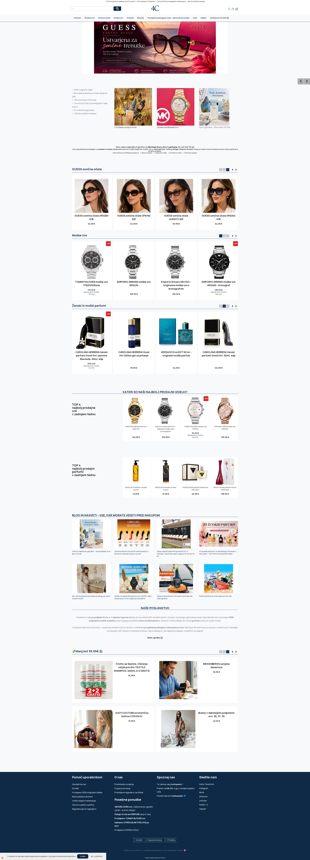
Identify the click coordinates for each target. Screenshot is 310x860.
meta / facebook (206, 784)
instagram (203, 788)
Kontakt (75, 788)
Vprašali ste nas (79, 784)
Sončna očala (104, 18)
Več (91, 194)
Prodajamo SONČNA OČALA (126, 830)
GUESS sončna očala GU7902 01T (91, 217)
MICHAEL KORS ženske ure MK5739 (136, 427)
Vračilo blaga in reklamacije (84, 800)
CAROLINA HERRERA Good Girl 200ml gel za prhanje (133, 353)
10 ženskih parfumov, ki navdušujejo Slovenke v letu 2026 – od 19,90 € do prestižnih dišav (217, 552)
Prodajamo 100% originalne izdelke (87, 792)
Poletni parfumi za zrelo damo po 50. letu (215, 596)
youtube (203, 800)
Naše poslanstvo (155, 608)
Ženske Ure (89, 18)
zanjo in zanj (132, 814)
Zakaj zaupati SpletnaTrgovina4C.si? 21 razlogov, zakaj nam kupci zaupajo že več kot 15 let (176, 553)
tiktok (201, 792)
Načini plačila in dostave (82, 796)
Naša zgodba (153, 637)
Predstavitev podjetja (124, 784)
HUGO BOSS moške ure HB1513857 (91, 283)
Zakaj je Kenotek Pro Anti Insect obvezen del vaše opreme (174, 597)
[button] (236, 169)
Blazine (140, 18)
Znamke (130, 18)
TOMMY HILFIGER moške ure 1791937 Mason (133, 283)
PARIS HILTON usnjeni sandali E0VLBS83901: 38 (216, 665)
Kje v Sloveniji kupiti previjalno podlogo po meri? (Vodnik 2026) (91, 597)
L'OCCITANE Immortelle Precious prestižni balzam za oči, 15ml (132, 667)
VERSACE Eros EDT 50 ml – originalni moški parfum (176, 353)
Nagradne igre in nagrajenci (84, 809)
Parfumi (77, 18)
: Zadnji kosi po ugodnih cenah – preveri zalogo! (133, 808)
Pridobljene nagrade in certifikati (128, 792)
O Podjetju (171, 840)
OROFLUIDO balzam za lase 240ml (165, 488)
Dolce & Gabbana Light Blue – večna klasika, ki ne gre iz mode (91, 552)
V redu (82, 856)
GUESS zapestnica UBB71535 (131, 712)
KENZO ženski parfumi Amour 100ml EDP (224, 488)
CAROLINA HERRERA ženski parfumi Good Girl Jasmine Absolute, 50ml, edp (91, 355)
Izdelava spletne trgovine (152, 858)
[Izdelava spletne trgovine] (162, 858)
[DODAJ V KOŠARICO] (91, 338)
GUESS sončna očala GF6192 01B (218, 217)
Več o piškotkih (97, 856)
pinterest (203, 796)
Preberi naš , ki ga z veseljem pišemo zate (176, 790)
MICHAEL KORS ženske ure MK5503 (225, 427)
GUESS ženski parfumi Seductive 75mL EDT (195, 488)
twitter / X (203, 804)
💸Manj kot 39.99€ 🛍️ (219, 18)
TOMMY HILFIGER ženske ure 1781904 (195, 427)
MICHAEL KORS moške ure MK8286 (218, 283)
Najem (203, 18)
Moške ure (118, 18)
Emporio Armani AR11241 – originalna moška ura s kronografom (165, 428)
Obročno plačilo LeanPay (83, 805)
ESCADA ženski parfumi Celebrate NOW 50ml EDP (216, 714)
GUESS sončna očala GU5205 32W (134, 217)
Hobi (195, 18)
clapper (202, 808)
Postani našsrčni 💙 (171, 796)
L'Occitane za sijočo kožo (125, 127)
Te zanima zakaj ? (170, 784)
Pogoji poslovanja (122, 788)
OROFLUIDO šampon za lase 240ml (136, 488)
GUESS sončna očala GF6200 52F (176, 217)
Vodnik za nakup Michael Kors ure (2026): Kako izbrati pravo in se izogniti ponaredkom (132, 597)
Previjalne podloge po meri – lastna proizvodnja (168, 18)
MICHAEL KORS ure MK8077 (176, 281)
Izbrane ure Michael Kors (167, 127)
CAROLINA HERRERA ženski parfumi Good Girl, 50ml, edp (218, 353)
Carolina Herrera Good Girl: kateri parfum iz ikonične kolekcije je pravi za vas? (131, 552)
